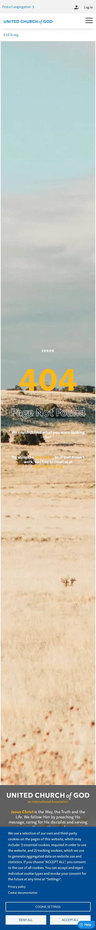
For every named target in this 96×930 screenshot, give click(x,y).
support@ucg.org (47, 466)
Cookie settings (48, 907)
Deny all (26, 920)
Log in (88, 7)
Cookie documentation (22, 892)
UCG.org (12, 34)
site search (43, 456)
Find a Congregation (16, 6)
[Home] (28, 21)
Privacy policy (17, 886)
